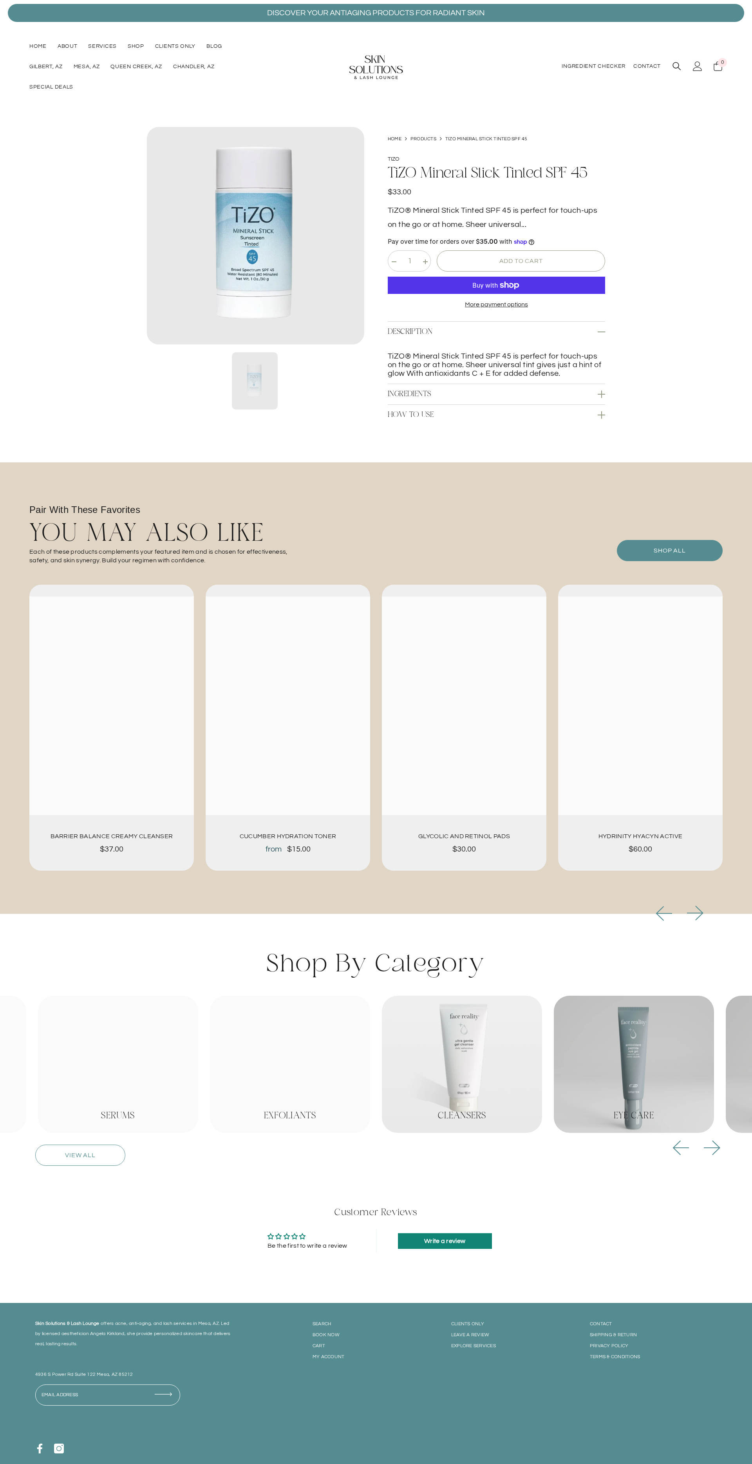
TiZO (394, 159)
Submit (166, 1398)
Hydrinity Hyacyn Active (640, 836)
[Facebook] (39, 1448)
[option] (255, 236)
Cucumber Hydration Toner (288, 836)
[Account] (697, 66)
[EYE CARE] (634, 1064)
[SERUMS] (118, 1064)
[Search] (677, 66)
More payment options (496, 304)
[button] (664, 913)
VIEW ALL (80, 1155)
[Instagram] (59, 1448)
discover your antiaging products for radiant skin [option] (376, 13)
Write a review (444, 1241)
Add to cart (521, 261)
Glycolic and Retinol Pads (464, 836)
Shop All (669, 550)
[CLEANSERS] (462, 1064)
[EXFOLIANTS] (290, 1064)
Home (394, 138)
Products (423, 138)
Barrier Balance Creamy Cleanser (112, 836)
